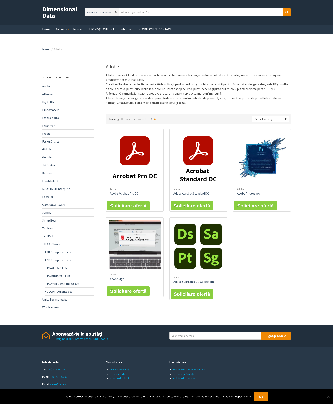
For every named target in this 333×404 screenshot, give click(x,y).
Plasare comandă (120, 369)
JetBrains (48, 165)
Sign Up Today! (276, 336)
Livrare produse (119, 374)
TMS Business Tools (58, 276)
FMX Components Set (59, 252)
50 (151, 119)
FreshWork (49, 126)
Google (47, 157)
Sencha (46, 212)
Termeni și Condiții (183, 374)
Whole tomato (51, 307)
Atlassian (48, 94)
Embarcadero (51, 110)
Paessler (47, 197)
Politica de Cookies (184, 378)
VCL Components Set (58, 291)
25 (146, 119)
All (156, 119)
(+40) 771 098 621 (59, 377)
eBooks (126, 29)
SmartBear (49, 220)
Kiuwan (47, 173)
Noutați (78, 29)
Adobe (113, 189)
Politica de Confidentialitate (189, 369)
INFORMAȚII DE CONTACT (154, 29)
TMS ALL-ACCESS (56, 268)
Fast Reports (50, 118)
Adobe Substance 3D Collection (193, 282)
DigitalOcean (50, 102)
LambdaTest (50, 181)
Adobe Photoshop (249, 193)
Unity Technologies (54, 299)
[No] (328, 397)
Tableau (47, 228)
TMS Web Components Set (62, 284)
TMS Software (51, 244)
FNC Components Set (59, 260)
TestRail (47, 236)
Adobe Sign (117, 279)
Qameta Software (53, 205)
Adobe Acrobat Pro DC (124, 193)
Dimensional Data (59, 12)
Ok (261, 397)
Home (46, 29)
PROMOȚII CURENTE (102, 29)
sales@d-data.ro (59, 384)
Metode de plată (119, 378)
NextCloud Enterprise (56, 189)
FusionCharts (50, 141)
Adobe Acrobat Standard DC (191, 193)
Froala (46, 133)
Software (61, 29)
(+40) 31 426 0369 (56, 369)
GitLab (46, 149)
